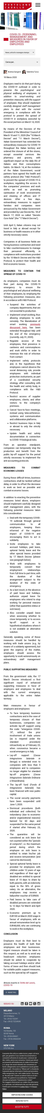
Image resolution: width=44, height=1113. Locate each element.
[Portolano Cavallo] (19, 6)
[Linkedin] (22, 1004)
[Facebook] (26, 1004)
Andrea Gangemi (14, 72)
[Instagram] (38, 1004)
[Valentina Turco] (24, 72)
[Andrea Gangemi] (6, 72)
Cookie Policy (24, 1087)
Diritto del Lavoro (27, 983)
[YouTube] (30, 1004)
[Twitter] (34, 1004)
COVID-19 (8, 985)
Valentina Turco (33, 72)
